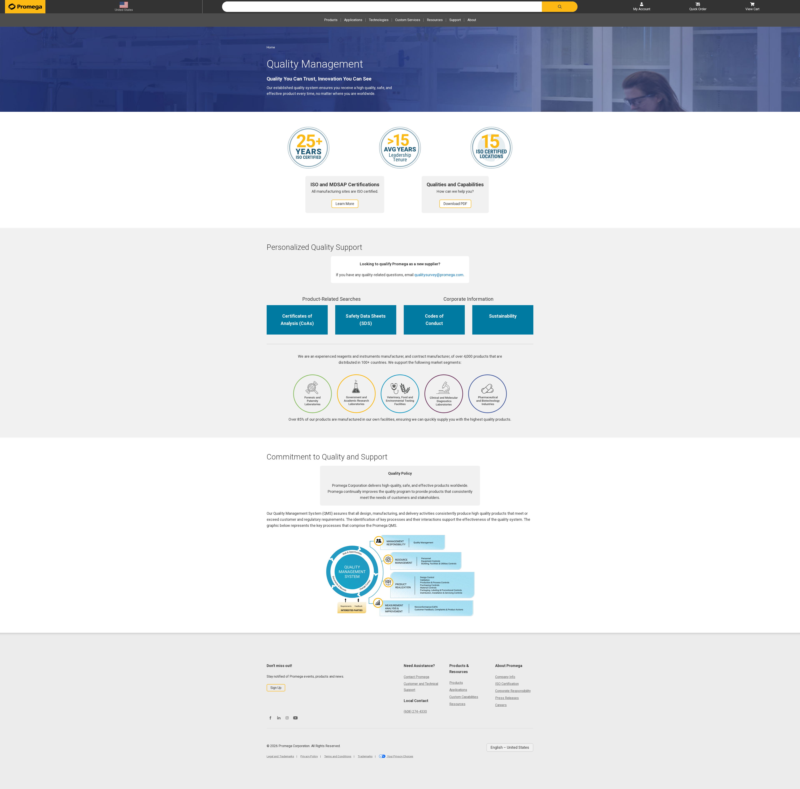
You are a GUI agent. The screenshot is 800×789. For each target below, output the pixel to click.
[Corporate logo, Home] (25, 6)
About (472, 20)
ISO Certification (507, 684)
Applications (353, 20)
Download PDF (455, 203)
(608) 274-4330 (415, 711)
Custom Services (407, 20)
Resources (435, 20)
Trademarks (365, 756)
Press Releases (507, 698)
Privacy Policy (309, 756)
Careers (501, 705)
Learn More (345, 203)
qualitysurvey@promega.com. (439, 275)
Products (331, 20)
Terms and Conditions (337, 756)
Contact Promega (416, 677)
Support (455, 20)
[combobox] (382, 6)
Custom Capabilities (463, 697)
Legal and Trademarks (280, 756)
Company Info (505, 677)
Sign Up (275, 688)
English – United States (510, 747)
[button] (560, 6)
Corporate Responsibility (513, 691)
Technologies (379, 20)
